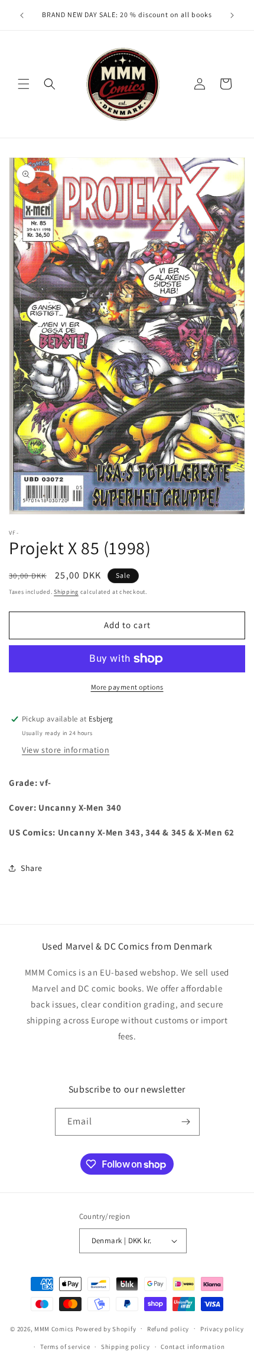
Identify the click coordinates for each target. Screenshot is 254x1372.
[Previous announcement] (22, 15)
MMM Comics (54, 1328)
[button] (24, 84)
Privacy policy (222, 1329)
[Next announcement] (232, 15)
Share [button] (32, 868)
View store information (65, 749)
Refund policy (168, 1329)
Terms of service (65, 1346)
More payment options (127, 686)
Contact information (192, 1346)
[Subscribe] (186, 1122)
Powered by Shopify (106, 1328)
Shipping (66, 592)
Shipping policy (125, 1346)
